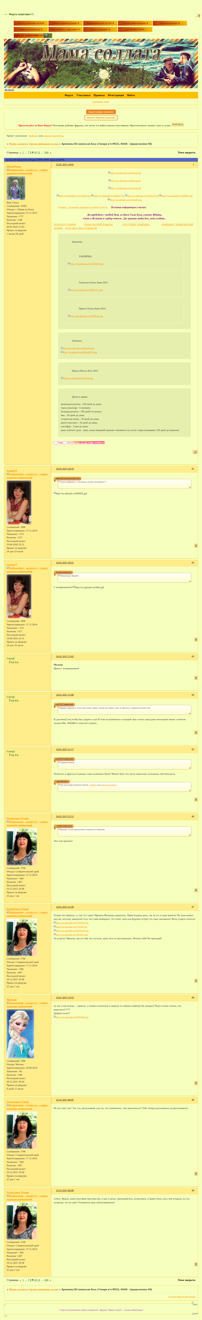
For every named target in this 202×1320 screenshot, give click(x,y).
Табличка (77, 340)
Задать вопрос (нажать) (101, 112)
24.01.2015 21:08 (65, 694)
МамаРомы (14, 166)
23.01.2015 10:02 (65, 164)
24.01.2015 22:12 (65, 816)
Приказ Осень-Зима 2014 (92, 308)
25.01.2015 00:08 (65, 1190)
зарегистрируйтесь (53, 135)
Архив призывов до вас (44, 143)
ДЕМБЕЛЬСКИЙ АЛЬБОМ (98, 224)
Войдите (33, 135)
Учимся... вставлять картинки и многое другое (83, 207)
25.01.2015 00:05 (65, 1099)
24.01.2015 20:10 (65, 468)
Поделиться (55, 166)
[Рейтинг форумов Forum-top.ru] (177, 125)
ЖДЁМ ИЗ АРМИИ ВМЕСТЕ (28, 35)
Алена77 (12, 470)
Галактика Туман (18, 818)
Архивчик (77, 241)
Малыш (12, 999)
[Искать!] (198, 16)
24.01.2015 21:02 (65, 656)
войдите (93, 784)
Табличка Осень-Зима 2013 (93, 282)
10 (35, 152)
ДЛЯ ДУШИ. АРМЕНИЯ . (136, 224)
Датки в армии (80, 396)
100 (46, 152)
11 (39, 152)
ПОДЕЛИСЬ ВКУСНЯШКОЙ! (81, 228)
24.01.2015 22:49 (65, 907)
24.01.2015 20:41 (65, 562)
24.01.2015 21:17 (65, 749)
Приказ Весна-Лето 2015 (85, 370)
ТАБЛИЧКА (85, 256)
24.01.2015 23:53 (65, 997)
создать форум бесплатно (181, 1296)
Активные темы (100, 101)
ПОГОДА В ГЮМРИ (65, 224)
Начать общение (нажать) (101, 117)
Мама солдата (17, 143)
